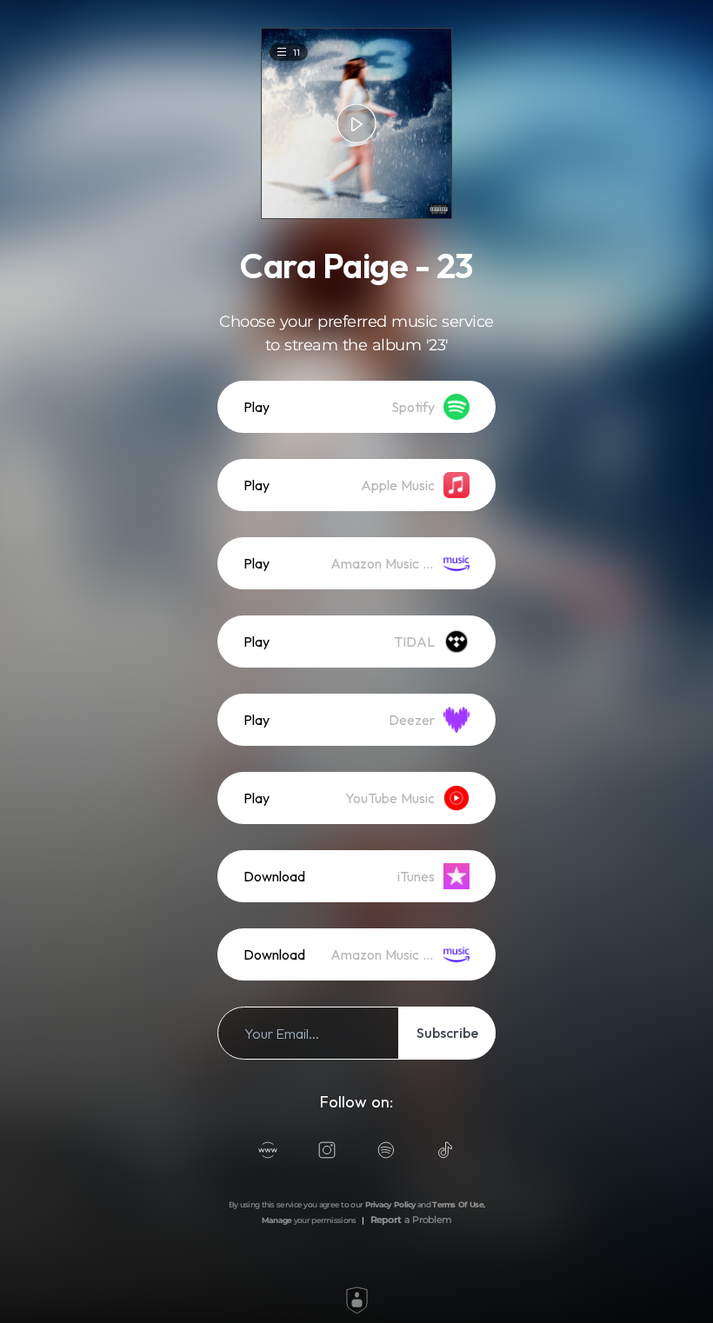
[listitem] (356, 407)
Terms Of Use (457, 1204)
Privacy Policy (390, 1204)
